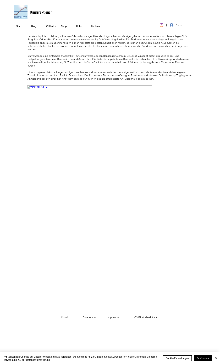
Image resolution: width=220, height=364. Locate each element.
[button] (96, 27)
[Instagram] (161, 25)
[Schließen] (216, 358)
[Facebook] (166, 25)
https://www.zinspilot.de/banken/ (171, 59)
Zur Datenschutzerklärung (36, 359)
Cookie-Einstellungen (177, 358)
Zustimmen (203, 358)
